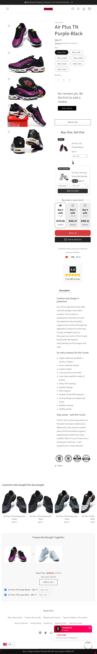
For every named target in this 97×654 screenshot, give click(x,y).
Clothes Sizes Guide (33, 617)
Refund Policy (60, 623)
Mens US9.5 (78, 58)
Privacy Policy (35, 623)
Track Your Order (75, 623)
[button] (7, 9)
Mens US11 (77, 64)
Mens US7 (61, 52)
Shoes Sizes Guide (15, 617)
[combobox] (80, 156)
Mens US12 (62, 69)
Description (64, 290)
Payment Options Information (75, 617)
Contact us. (48, 623)
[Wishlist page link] (72, 9)
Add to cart (73, 233)
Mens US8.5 (62, 58)
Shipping (58, 43)
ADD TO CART (73, 191)
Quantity (58, 75)
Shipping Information (52, 617)
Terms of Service (21, 623)
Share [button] (60, 465)
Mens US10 (62, 64)
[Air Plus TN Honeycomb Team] (14, 502)
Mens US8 (76, 52)
